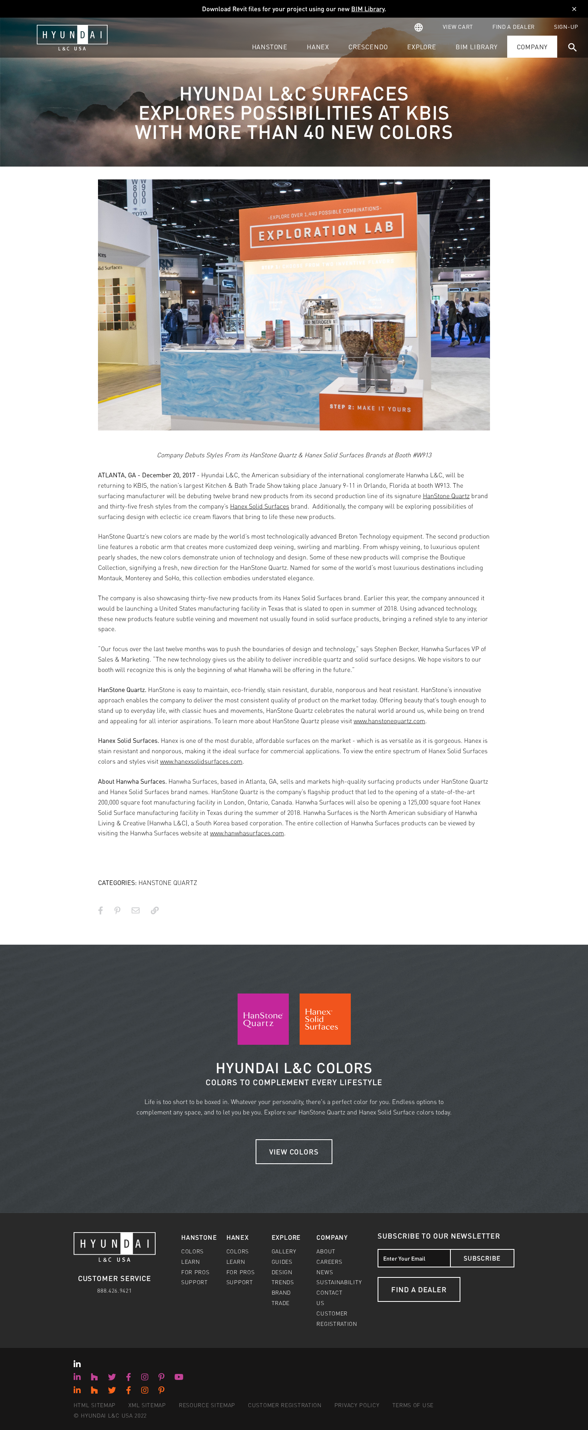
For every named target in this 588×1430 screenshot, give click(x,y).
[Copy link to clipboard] (155, 910)
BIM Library (367, 8)
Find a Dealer (419, 1289)
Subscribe (482, 1258)
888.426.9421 (114, 1290)
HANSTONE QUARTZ (167, 882)
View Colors (294, 1151)
